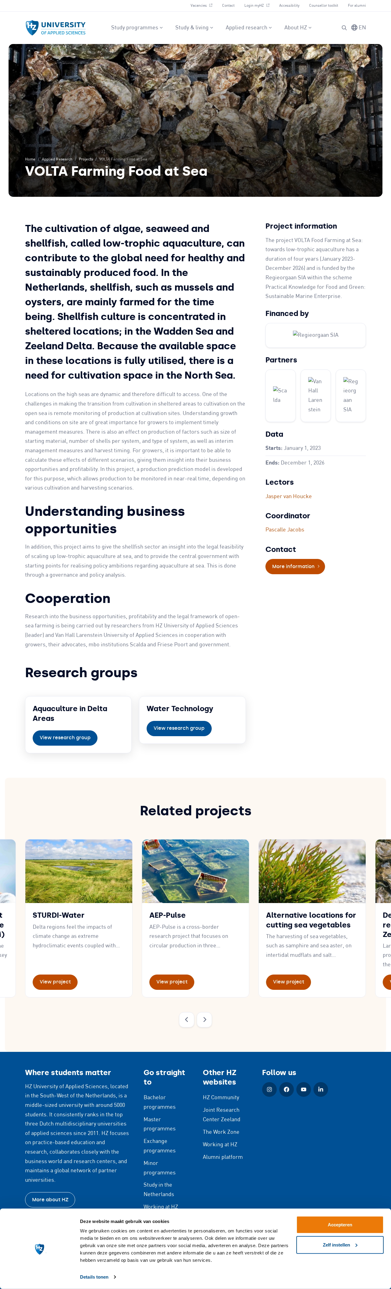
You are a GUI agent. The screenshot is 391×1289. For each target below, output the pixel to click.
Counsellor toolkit (323, 6)
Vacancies (203, 5)
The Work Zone (221, 1132)
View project (55, 982)
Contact (228, 6)
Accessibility (289, 6)
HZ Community (221, 1097)
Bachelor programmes (160, 1102)
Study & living (192, 28)
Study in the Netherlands (159, 1189)
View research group (65, 737)
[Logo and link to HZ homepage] (55, 28)
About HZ (295, 28)
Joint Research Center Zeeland (221, 1114)
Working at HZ (161, 1207)
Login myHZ (259, 5)
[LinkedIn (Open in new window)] (320, 1089)
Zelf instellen (336, 1244)
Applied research (246, 28)
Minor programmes (160, 1168)
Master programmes (160, 1124)
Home (30, 159)
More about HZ (50, 1200)
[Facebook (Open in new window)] (286, 1089)
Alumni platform (223, 1157)
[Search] (344, 27)
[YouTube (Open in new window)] (303, 1089)
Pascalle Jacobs (284, 530)
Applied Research (57, 159)
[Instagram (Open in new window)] (269, 1089)
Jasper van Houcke (288, 496)
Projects (86, 159)
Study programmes (134, 28)
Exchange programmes (160, 1146)
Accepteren (340, 1224)
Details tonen (94, 1277)
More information (298, 566)
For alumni (357, 6)
